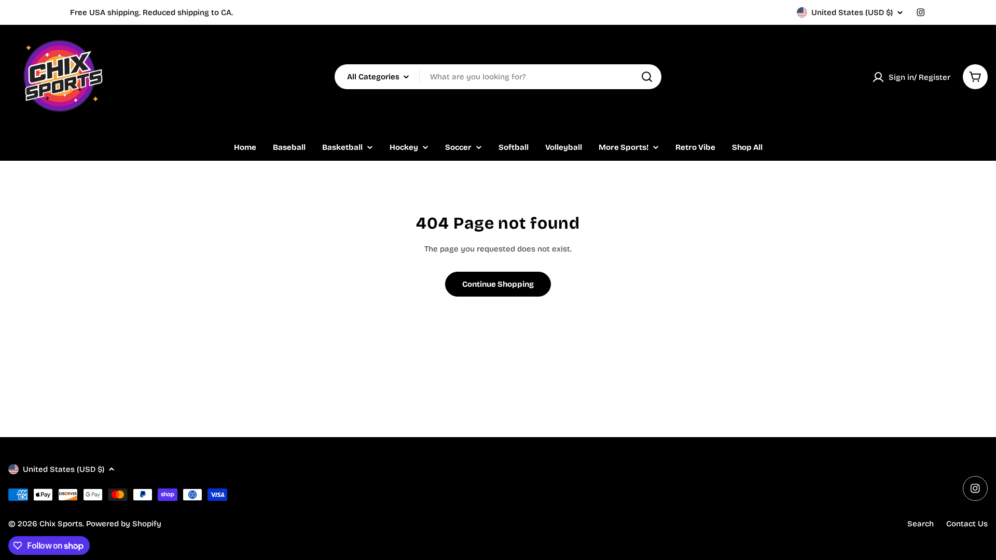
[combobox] (498, 76)
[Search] (647, 77)
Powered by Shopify (123, 523)
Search (920, 523)
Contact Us (967, 523)
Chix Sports (60, 523)
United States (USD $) (852, 12)
